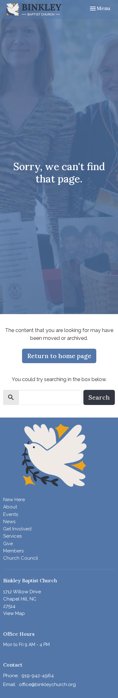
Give (8, 543)
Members (13, 551)
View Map (14, 613)
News (9, 521)
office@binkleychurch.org (47, 684)
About (10, 507)
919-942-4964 (37, 676)
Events (10, 514)
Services (12, 536)
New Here (14, 499)
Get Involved (17, 529)
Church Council (20, 558)
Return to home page (59, 356)
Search (99, 397)
